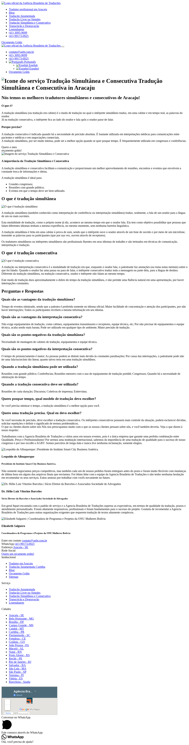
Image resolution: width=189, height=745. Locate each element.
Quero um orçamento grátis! (17, 553)
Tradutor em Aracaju (21, 563)
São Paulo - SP (17, 671)
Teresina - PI (16, 675)
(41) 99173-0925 (19, 36)
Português (29, 61)
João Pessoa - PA (19, 645)
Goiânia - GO (17, 641)
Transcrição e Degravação (24, 26)
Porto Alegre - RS (19, 655)
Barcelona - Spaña (19, 681)
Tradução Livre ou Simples (24, 19)
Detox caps (8, 688)
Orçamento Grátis (11, 42)
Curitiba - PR (16, 631)
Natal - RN (15, 651)
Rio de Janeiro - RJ (20, 661)
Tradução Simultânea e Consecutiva (30, 22)
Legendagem (16, 29)
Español (34, 68)
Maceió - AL (16, 648)
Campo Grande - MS (21, 625)
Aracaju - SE (20, 547)
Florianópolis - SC (19, 635)
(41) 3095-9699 (18, 32)
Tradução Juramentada (22, 16)
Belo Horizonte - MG (21, 618)
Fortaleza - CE (17, 638)
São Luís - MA (17, 668)
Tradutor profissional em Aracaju (28, 9)
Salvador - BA (17, 665)
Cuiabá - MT (16, 628)
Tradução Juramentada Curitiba (27, 566)
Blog (12, 12)
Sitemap (13, 576)
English (33, 65)
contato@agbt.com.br (21, 51)
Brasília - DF (16, 621)
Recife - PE (15, 658)
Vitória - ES (16, 678)
